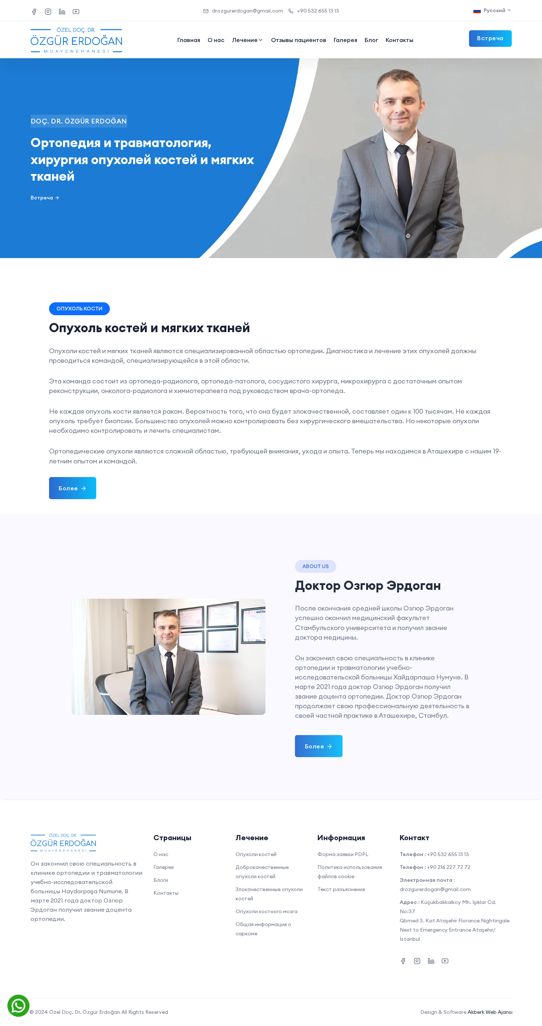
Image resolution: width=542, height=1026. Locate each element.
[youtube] (76, 10)
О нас (216, 40)
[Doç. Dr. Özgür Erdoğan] (76, 40)
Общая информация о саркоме (263, 929)
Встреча (42, 197)
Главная (188, 40)
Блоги (160, 880)
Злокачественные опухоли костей (269, 894)
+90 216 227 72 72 (448, 867)
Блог (371, 40)
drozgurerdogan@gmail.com (247, 10)
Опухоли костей (256, 854)
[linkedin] (62, 10)
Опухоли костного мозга (267, 911)
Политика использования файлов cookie (349, 872)
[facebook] (34, 10)
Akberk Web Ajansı (490, 1012)
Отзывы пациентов (298, 40)
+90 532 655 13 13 (318, 10)
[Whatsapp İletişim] (18, 1005)
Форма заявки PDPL (342, 854)
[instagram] (48, 10)
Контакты (399, 40)
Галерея (345, 40)
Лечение (245, 40)
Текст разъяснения (341, 889)
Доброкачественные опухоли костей (262, 872)
